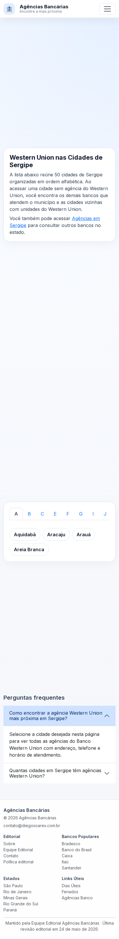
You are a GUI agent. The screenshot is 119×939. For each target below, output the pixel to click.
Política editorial (18, 861)
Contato (10, 855)
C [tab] (42, 514)
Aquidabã (25, 534)
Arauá (84, 534)
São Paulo (13, 885)
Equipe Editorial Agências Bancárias (65, 923)
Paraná (10, 909)
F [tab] (67, 514)
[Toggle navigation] (107, 9)
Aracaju (56, 534)
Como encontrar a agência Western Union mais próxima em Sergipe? (55, 715)
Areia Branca (29, 549)
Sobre (9, 843)
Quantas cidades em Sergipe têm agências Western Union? (55, 773)
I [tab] (93, 514)
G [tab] (81, 514)
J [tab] (105, 514)
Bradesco (71, 843)
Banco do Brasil (77, 849)
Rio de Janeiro (17, 891)
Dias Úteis (71, 885)
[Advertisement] (59, 86)
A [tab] (16, 514)
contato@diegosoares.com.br (31, 825)
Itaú (65, 861)
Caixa (67, 855)
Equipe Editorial (18, 849)
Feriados (70, 891)
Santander (71, 867)
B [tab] (29, 514)
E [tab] (55, 514)
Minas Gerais (15, 897)
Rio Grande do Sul (20, 903)
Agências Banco (77, 897)
